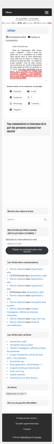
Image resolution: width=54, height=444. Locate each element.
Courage (37, 437)
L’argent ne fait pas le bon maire (25, 367)
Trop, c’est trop (38, 318)
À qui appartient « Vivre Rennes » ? (26, 364)
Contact (27, 429)
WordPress (26, 437)
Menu (9, 12)
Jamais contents (17, 374)
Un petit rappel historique (27, 424)
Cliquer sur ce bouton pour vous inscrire (27, 250)
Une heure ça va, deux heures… (24, 377)
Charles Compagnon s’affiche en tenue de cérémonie (22, 312)
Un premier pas (17, 361)
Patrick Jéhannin (18, 269)
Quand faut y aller (38, 275)
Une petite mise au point (21, 344)
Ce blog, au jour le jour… (27, 418)
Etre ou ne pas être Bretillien (22, 402)
